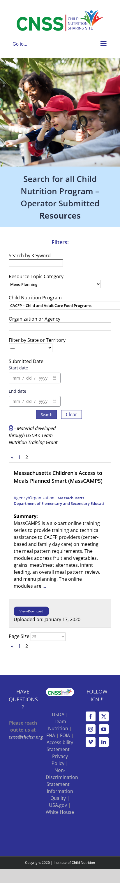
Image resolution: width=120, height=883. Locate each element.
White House (60, 812)
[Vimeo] (91, 742)
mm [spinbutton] (16, 378)
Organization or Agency (34, 319)
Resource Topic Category (36, 276)
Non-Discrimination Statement (62, 777)
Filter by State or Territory (37, 340)
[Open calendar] (54, 378)
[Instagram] (91, 729)
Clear (71, 414)
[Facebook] (91, 716)
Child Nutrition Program (35, 297)
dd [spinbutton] (28, 378)
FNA (50, 735)
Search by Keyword (30, 255)
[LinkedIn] (104, 742)
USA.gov (58, 805)
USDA (58, 714)
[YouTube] (104, 729)
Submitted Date (26, 361)
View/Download (31, 611)
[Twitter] (104, 716)
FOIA (65, 735)
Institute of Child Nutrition (74, 862)
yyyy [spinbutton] (43, 378)
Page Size (19, 636)
